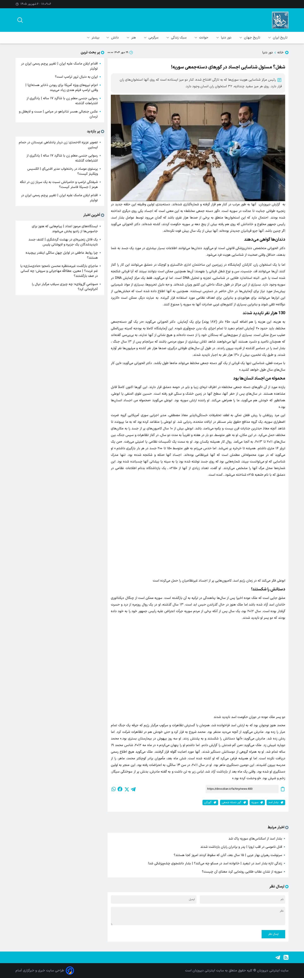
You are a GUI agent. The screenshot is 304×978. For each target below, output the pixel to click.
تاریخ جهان (252, 37)
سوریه (254, 802)
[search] (20, 20)
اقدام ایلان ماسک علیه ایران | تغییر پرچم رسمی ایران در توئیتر (59, 66)
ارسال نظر (273, 934)
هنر (134, 37)
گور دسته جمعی (231, 802)
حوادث (204, 37)
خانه (280, 52)
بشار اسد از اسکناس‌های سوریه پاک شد (255, 838)
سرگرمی (153, 37)
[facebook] (119, 789)
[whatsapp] (113, 789)
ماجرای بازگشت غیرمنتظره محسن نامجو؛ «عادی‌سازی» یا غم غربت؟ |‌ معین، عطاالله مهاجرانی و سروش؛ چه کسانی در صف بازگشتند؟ (59, 271)
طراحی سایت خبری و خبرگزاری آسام (40, 970)
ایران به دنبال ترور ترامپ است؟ (76, 76)
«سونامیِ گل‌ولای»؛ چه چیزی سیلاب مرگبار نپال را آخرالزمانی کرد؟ (65, 287)
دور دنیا (226, 37)
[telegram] (133, 789)
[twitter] (126, 789)
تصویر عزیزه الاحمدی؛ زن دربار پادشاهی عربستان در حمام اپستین (58, 145)
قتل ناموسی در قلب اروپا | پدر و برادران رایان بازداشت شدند (241, 846)
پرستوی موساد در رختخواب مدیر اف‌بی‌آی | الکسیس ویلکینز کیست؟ (62, 171)
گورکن (208, 802)
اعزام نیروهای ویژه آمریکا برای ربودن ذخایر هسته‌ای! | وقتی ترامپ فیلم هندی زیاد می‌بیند (61, 88)
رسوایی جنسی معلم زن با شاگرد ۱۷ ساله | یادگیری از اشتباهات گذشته (62, 101)
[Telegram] (277, 957)
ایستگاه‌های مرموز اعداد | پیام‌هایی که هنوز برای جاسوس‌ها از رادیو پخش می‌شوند (65, 229)
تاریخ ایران (280, 37)
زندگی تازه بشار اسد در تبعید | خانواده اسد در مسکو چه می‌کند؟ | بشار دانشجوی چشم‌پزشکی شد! (215, 863)
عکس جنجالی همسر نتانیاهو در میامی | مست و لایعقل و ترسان (58, 114)
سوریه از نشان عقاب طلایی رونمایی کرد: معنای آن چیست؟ (242, 871)
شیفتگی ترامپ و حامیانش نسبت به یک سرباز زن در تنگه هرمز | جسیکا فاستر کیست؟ (59, 185)
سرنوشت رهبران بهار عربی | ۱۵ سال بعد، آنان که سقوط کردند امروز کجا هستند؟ (228, 855)
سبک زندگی (179, 37)
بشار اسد (273, 802)
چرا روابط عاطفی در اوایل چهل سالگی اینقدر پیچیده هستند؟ (62, 255)
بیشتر (95, 37)
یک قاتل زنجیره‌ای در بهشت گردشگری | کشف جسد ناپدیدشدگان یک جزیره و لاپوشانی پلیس (63, 242)
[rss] (286, 957)
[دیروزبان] (280, 20)
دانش (115, 37)
